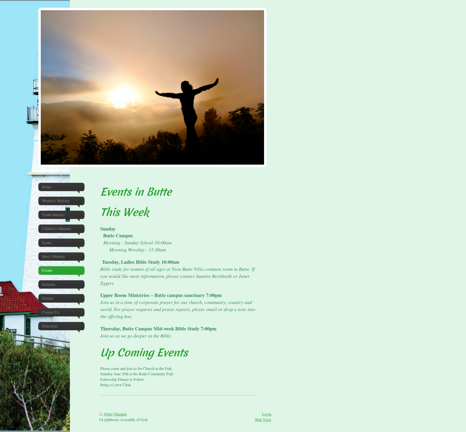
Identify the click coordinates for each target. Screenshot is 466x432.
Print (108, 413)
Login (266, 413)
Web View (263, 419)
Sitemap (120, 413)
